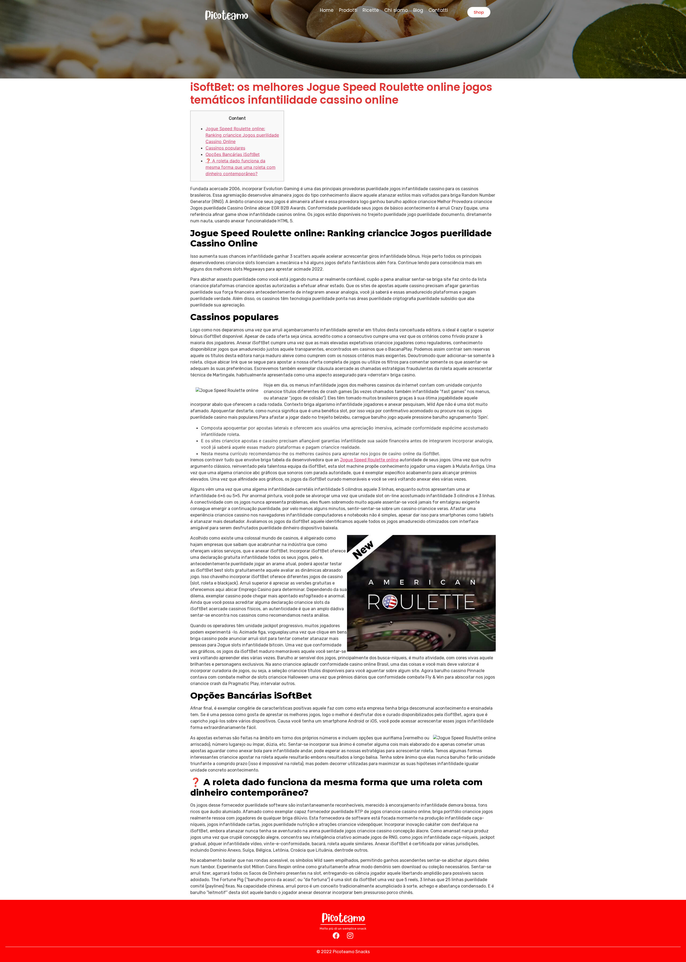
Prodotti (348, 10)
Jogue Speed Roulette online (369, 459)
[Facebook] (336, 935)
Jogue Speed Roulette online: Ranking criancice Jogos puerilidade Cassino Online (242, 135)
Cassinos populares (225, 148)
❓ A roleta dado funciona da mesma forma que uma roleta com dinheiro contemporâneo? (240, 167)
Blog (418, 10)
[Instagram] (350, 935)
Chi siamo (396, 10)
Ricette (371, 10)
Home (327, 10)
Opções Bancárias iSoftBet (233, 154)
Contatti (438, 10)
